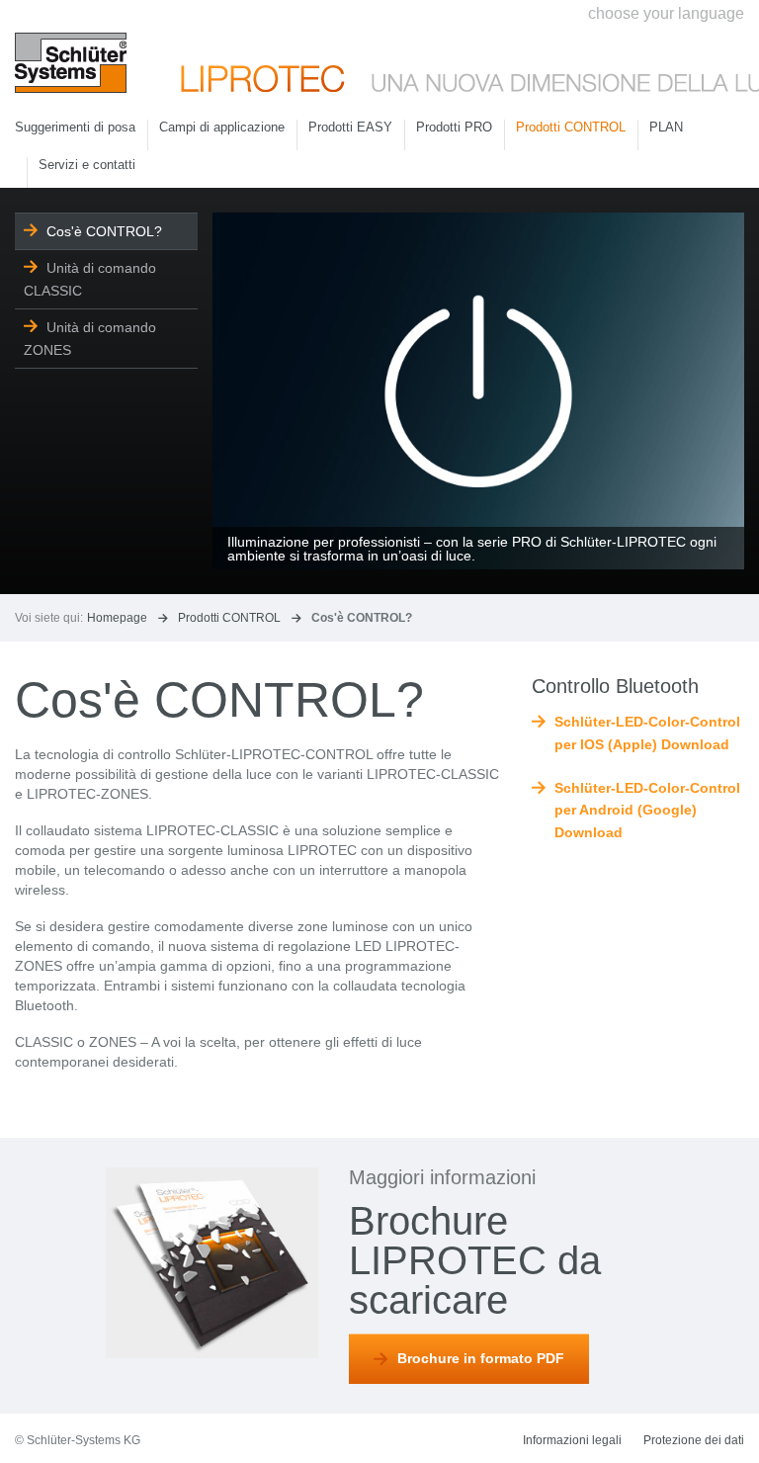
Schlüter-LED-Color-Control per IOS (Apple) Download (647, 732)
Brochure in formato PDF (480, 1358)
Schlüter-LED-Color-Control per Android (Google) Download (647, 810)
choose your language (666, 13)
